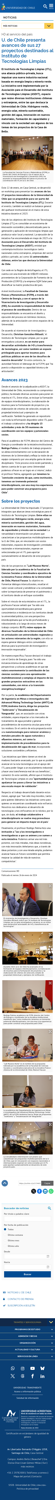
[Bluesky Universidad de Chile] (42, 1368)
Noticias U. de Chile (19, 1292)
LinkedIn (45, 1191)
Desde (7, 1251)
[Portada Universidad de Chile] (19, 6)
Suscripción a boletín (21, 1305)
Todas (10, 1229)
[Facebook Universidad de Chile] (32, 1376)
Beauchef (37, 1459)
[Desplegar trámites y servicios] (51, 1322)
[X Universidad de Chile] (12, 1376)
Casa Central (36, 1452)
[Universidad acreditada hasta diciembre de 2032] (27, 1418)
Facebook (39, 1191)
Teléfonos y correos (37, 1472)
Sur (44, 1462)
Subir (5, 1183)
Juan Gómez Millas (31, 1462)
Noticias (9, 17)
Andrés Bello (23, 1459)
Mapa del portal (22, 1476)
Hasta (7, 1262)
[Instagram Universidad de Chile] (22, 1368)
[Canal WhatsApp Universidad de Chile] (12, 1368)
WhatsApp (51, 1191)
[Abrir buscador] (45, 6)
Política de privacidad (27, 1488)
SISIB (11, 1484)
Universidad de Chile (25, 1484)
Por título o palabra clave (16, 1213)
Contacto (37, 1476)
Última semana (15, 1235)
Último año (13, 1246)
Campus (12, 1459)
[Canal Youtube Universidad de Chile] (32, 1368)
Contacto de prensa (21, 1299)
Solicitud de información (27, 1398)
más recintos (27, 1466)
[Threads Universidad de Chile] (22, 1376)
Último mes (13, 1240)
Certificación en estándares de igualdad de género (27, 1435)
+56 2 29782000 (16, 1472)
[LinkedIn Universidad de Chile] (42, 1376)
